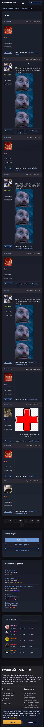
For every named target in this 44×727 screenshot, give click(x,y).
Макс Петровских (16, 582)
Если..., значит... (10, 578)
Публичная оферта (30, 698)
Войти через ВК (23, 545)
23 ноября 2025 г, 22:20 (33, 369)
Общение (24, 8)
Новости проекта (8, 696)
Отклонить (32, 722)
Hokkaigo (13, 599)
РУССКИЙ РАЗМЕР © (16, 670)
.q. (11, 574)
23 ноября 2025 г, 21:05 (33, 290)
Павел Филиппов (9, 22)
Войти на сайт (35, 3)
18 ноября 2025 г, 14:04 (33, 22)
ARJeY (6, 481)
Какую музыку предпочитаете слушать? (19, 586)
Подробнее (13, 718)
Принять (12, 722)
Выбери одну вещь (11, 603)
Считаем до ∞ (10, 570)
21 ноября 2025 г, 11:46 (33, 59)
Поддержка (6, 703)
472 (31, 521)
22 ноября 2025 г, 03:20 (33, 137)
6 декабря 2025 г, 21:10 (33, 481)
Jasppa (17, 54)
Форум (17, 8)
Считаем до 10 (10, 595)
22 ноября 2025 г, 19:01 (33, 253)
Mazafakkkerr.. (15, 590)
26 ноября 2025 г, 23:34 (33, 445)
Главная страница (7, 8)
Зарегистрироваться (22, 550)
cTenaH (12, 607)
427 (20, 521)
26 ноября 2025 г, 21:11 (33, 404)
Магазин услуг (7, 698)
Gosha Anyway (32, 52)
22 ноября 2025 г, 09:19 (33, 175)
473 (37, 521)
